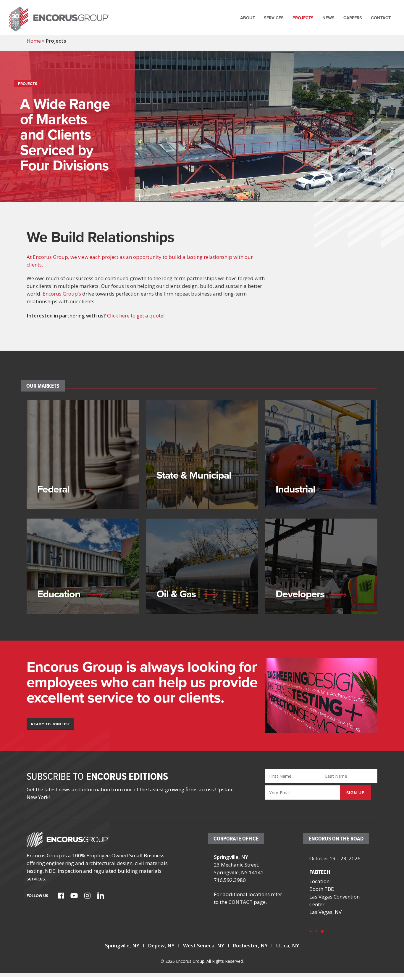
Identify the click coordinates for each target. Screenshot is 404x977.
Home (34, 40)
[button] (50, 724)
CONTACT (240, 902)
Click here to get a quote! (135, 315)
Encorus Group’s (62, 293)
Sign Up (355, 793)
